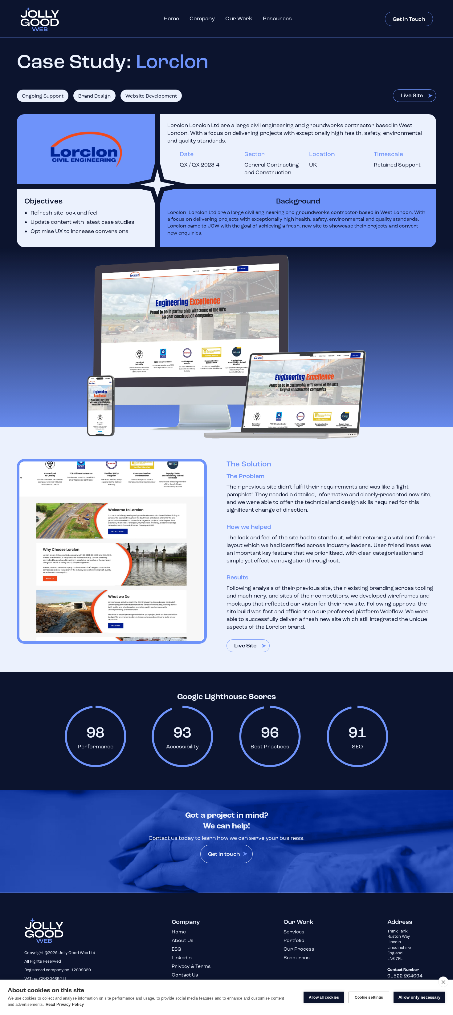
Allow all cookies (324, 997)
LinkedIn (182, 958)
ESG (176, 949)
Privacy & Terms (191, 966)
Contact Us (185, 975)
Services (294, 932)
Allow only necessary (419, 997)
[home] (45, 18)
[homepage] (49, 930)
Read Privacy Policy (65, 1004)
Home (171, 18)
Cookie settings (369, 997)
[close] (443, 982)
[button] (202, 18)
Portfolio (294, 940)
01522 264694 (404, 976)
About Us (183, 940)
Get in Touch (409, 19)
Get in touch (224, 854)
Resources (277, 18)
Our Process (299, 949)
